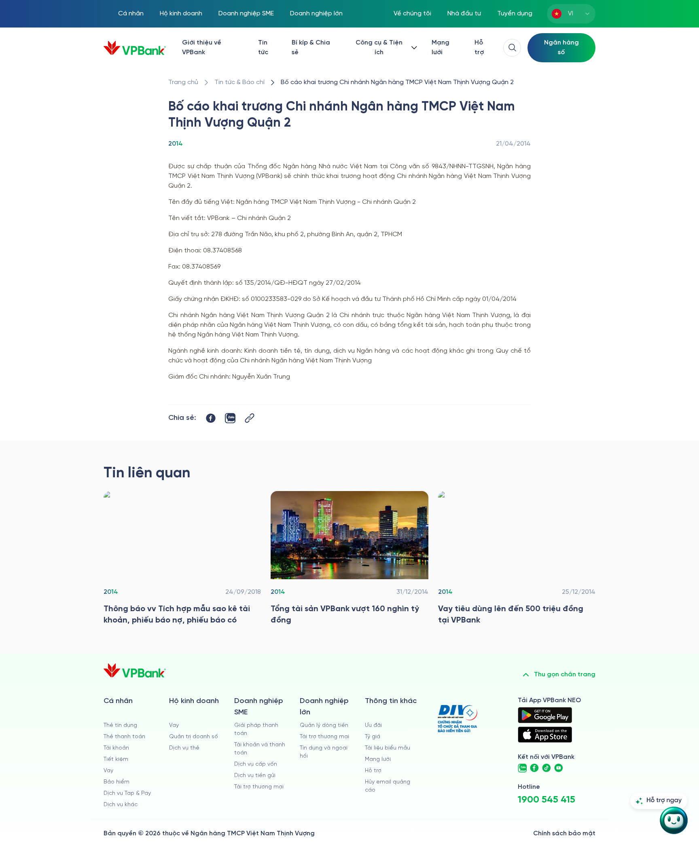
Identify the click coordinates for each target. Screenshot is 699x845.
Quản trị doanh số (193, 737)
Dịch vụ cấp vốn (255, 764)
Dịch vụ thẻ (184, 748)
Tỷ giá (372, 737)
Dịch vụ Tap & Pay (127, 793)
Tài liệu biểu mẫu (387, 748)
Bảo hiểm (116, 782)
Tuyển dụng (514, 13)
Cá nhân (131, 13)
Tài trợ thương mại (259, 787)
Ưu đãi (373, 725)
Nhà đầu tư (464, 13)
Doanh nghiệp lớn (316, 13)
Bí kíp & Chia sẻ (311, 47)
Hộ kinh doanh (181, 13)
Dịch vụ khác (121, 805)
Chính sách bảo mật (564, 833)
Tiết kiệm (116, 759)
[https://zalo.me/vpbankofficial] (522, 768)
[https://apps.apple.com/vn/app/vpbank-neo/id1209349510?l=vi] (545, 734)
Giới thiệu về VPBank (201, 47)
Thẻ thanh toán (124, 737)
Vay (108, 771)
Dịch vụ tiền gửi (254, 776)
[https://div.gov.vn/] (457, 718)
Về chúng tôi (412, 13)
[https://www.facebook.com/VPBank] (534, 768)
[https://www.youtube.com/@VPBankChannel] (558, 768)
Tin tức (263, 47)
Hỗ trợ (479, 47)
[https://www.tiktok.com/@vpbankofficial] (546, 768)
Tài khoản (116, 748)
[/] (135, 48)
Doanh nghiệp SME (246, 13)
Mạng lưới (440, 47)
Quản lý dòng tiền (324, 725)
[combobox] (571, 13)
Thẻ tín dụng (120, 725)
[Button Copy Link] (249, 418)
